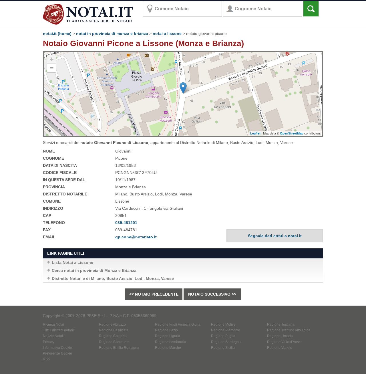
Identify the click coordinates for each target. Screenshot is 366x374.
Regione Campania (114, 342)
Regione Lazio (166, 330)
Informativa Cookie (57, 348)
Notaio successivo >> (212, 294)
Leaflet (255, 133)
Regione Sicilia (223, 348)
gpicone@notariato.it (136, 237)
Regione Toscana (281, 324)
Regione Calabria (113, 336)
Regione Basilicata (113, 330)
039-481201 (126, 222)
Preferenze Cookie (57, 353)
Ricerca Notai (53, 324)
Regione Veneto (279, 348)
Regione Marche (168, 348)
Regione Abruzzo (112, 324)
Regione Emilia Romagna (119, 348)
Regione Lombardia (170, 342)
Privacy (48, 342)
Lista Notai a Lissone (72, 262)
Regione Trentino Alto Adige (289, 330)
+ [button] (51, 59)
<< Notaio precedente (153, 294)
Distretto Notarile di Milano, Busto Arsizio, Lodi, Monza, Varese (113, 278)
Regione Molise (223, 324)
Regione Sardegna (226, 342)
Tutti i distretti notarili (59, 330)
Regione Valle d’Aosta (284, 342)
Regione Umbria (280, 336)
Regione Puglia (223, 336)
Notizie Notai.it (54, 336)
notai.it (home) (57, 33)
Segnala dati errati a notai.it (275, 235)
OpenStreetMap (291, 133)
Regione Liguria (167, 336)
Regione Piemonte (225, 330)
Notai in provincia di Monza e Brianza (112, 33)
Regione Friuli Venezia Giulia (177, 324)
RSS (46, 359)
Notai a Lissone (167, 33)
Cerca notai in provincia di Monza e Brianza (94, 270)
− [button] (51, 68)
